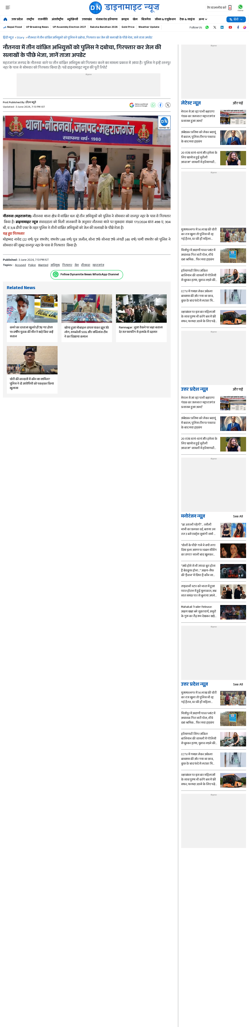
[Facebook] (160, 105)
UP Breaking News (37, 27)
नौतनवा (85, 265)
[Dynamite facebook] (238, 27)
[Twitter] (168, 105)
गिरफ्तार (67, 265)
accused (20, 265)
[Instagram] (244, 27)
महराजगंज (98, 265)
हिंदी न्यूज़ (8, 38)
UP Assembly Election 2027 (69, 27)
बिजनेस (146, 19)
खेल (135, 19)
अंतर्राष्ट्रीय (57, 19)
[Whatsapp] (56, 274)
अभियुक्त (55, 265)
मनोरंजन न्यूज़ (193, 517)
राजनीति (43, 19)
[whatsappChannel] (240, 7)
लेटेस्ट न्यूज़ (191, 104)
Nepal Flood (14, 27)
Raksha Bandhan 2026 (103, 27)
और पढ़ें (238, 103)
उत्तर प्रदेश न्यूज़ (194, 390)
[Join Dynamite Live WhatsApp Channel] (207, 27)
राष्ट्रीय (30, 19)
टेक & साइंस (187, 19)
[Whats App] (153, 105)
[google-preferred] (138, 105)
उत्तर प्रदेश (17, 19)
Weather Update (149, 27)
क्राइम (125, 19)
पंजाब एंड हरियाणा (106, 19)
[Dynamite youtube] (230, 27)
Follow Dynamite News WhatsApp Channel (89, 274)
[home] (5, 19)
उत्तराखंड (87, 19)
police (32, 265)
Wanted (43, 265)
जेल (77, 265)
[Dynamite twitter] (215, 27)
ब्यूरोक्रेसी (72, 19)
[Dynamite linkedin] (222, 27)
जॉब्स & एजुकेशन (165, 19)
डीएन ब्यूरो (30, 102)
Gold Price (128, 27)
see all (238, 517)
